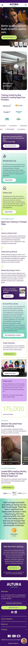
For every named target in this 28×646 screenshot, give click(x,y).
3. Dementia (11, 125)
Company (4, 629)
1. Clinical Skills (21, 129)
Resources (4, 624)
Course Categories (6, 619)
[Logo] (14, 585)
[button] (16, 44)
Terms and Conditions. (17, 573)
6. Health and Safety (8, 129)
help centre (20, 595)
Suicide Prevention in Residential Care (10, 461)
